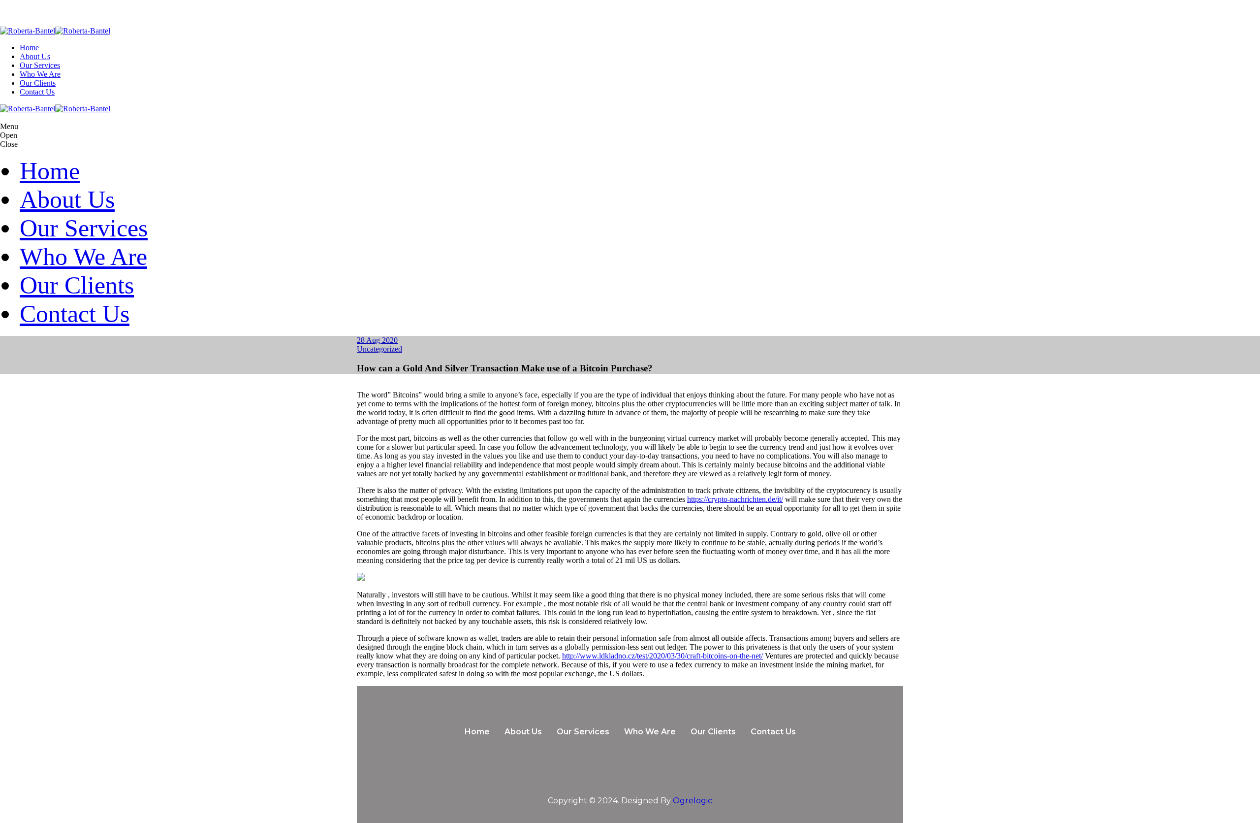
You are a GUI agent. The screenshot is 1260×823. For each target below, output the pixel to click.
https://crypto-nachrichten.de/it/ (735, 499)
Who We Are (40, 74)
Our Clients (38, 83)
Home (29, 47)
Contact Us (37, 92)
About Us (35, 56)
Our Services (40, 65)
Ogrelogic (692, 800)
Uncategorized (379, 349)
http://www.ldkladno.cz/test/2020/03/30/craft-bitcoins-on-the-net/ (662, 656)
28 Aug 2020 (377, 340)
